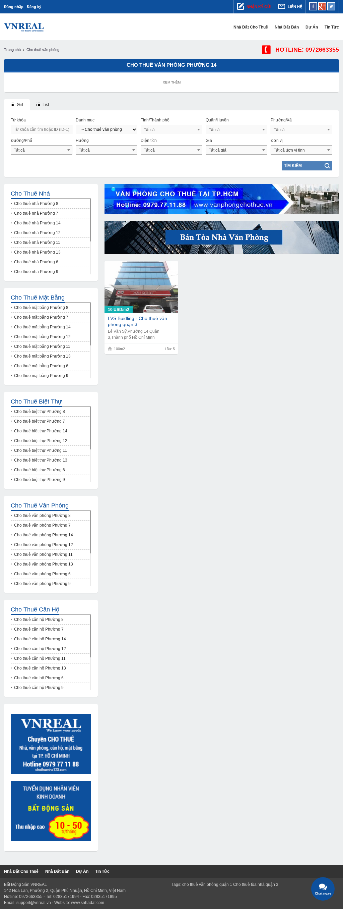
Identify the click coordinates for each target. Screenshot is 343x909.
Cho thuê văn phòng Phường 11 (43, 554)
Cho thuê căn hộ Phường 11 (40, 658)
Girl (19, 104)
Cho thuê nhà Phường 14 (37, 223)
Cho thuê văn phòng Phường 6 (42, 574)
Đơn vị (277, 140)
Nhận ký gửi (258, 7)
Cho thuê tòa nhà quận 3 (255, 884)
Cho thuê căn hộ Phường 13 (40, 668)
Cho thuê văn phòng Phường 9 (42, 583)
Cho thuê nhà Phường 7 (36, 213)
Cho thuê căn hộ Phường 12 (40, 648)
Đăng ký (34, 7)
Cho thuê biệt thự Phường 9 (39, 479)
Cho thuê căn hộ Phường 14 (40, 639)
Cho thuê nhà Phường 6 (36, 262)
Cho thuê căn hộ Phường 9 (39, 687)
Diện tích (149, 140)
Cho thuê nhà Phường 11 (37, 242)
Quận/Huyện (217, 120)
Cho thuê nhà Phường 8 (36, 203)
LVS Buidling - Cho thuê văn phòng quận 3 (137, 321)
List (45, 104)
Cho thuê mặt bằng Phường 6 (41, 366)
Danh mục (85, 120)
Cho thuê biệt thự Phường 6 (39, 470)
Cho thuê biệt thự (36, 401)
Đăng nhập (13, 7)
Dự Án (311, 27)
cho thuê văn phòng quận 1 (207, 884)
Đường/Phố (21, 140)
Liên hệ (294, 7)
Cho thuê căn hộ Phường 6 (39, 678)
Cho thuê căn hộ (35, 609)
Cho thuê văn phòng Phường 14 (43, 535)
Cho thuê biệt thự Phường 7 (39, 421)
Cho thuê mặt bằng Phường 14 (42, 327)
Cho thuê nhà (30, 193)
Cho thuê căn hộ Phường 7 (39, 629)
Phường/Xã (281, 120)
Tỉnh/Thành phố (155, 120)
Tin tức (332, 27)
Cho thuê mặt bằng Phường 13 (42, 356)
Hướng (82, 140)
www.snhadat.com (87, 902)
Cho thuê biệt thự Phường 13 (40, 460)
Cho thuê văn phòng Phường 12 (43, 544)
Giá (209, 140)
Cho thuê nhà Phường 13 (37, 252)
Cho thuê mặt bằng (38, 297)
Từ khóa (18, 120)
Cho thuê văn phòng (40, 505)
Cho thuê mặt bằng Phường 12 (42, 336)
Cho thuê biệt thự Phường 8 (39, 411)
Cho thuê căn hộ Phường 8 (39, 619)
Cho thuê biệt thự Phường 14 (40, 431)
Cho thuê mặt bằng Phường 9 (41, 375)
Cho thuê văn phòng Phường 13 (43, 564)
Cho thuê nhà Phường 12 (37, 232)
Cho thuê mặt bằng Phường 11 (42, 346)
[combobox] (171, 129)
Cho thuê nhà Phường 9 (36, 271)
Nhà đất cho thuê (250, 27)
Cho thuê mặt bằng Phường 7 (41, 317)
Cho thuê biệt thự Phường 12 (40, 440)
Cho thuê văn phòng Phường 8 (42, 515)
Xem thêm (172, 82)
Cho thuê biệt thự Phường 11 (40, 450)
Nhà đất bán (287, 27)
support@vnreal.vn (33, 902)
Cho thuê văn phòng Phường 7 (42, 525)
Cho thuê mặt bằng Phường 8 (41, 307)
